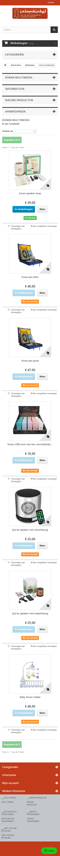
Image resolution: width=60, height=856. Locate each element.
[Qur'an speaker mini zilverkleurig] (30, 506)
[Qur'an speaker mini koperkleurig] (30, 590)
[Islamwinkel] (30, 13)
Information (14, 88)
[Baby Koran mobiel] (30, 674)
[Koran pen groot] (30, 337)
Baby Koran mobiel (30, 697)
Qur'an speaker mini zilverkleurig (30, 529)
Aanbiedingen (15, 111)
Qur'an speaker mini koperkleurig (30, 613)
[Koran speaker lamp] (30, 170)
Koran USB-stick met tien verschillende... (30, 444)
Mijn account (10, 783)
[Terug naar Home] (5, 65)
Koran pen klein (30, 277)
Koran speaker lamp (30, 193)
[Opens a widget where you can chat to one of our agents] (49, 851)
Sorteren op (7, 131)
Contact (51, 2)
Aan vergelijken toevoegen (45, 226)
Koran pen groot (30, 360)
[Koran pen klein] (30, 254)
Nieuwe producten (19, 100)
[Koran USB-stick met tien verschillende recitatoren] (30, 421)
